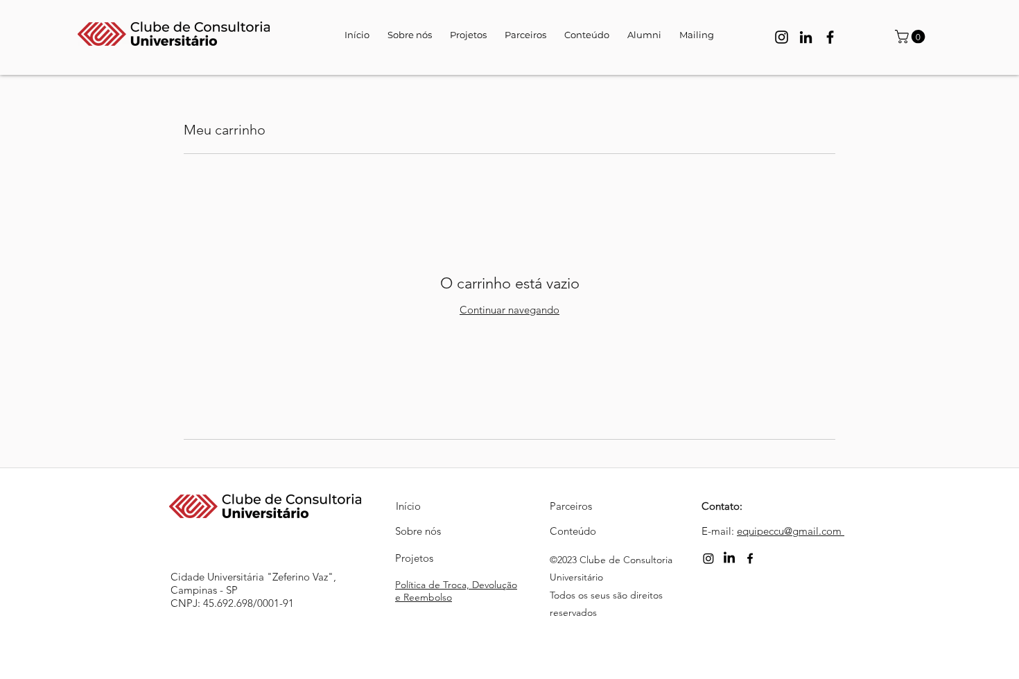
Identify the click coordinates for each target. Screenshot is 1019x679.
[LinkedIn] (806, 37)
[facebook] (750, 558)
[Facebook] (830, 37)
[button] (911, 37)
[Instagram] (781, 37)
